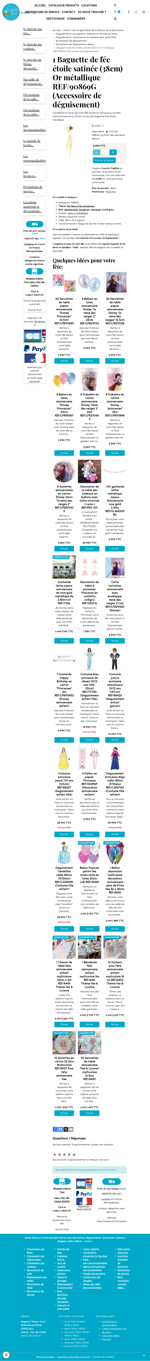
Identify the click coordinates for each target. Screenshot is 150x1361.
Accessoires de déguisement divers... (75, 44)
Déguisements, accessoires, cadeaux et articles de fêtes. (87, 33)
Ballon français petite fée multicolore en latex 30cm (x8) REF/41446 (89, 875)
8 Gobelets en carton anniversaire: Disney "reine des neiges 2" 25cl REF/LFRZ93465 (89, 407)
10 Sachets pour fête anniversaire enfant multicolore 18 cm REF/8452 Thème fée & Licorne (115, 975)
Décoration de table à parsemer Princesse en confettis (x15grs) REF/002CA (89, 592)
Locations (89, 5)
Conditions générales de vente (73, 1356)
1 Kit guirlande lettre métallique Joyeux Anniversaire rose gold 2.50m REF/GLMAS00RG (115, 500)
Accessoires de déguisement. (71, 40)
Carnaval (95, 209)
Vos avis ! (106, 1339)
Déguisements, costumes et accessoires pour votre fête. (86, 37)
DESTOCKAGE (55, 18)
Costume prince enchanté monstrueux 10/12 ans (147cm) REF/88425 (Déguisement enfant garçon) (115, 690)
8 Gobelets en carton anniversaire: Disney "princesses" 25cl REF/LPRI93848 (115, 405)
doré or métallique (78, 213)
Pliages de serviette (94, 1273)
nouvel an (84, 209)
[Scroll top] (144, 1355)
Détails (64, 360)
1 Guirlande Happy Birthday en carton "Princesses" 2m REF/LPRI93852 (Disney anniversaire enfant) (64, 690)
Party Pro (111, 191)
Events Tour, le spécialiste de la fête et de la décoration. (94, 30)
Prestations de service (42, 12)
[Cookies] (6, 1355)
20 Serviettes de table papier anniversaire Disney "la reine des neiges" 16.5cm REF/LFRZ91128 (115, 311)
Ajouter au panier (104, 160)
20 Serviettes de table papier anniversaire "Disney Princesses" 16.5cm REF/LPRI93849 (64, 311)
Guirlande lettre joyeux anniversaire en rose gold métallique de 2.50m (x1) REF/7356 (64, 592)
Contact (68, 12)
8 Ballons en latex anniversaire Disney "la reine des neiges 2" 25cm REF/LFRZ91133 (89, 311)
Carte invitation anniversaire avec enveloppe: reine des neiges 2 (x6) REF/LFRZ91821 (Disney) (115, 596)
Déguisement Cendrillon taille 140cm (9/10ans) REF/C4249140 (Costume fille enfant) (64, 878)
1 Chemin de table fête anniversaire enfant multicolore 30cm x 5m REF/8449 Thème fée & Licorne (64, 976)
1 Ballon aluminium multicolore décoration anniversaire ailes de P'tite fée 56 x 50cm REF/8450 (115, 880)
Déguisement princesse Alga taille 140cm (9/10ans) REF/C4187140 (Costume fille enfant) (115, 784)
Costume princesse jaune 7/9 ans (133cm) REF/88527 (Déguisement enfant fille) (64, 784)
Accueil (40, 5)
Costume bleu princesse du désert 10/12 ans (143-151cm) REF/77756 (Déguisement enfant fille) (89, 686)
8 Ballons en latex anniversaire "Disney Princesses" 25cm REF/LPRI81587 (64, 405)
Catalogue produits (63, 5)
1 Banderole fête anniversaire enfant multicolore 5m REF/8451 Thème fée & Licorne (89, 975)
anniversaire (71, 209)
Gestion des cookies (103, 1356)
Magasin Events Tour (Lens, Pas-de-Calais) (34, 282)
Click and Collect (111, 1335)
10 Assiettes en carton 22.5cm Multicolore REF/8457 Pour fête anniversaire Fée (64, 1068)
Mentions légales (45, 1356)
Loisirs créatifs (91, 1249)
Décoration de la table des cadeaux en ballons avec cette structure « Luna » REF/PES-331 (89, 497)
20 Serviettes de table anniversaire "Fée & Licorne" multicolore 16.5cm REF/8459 (89, 1068)
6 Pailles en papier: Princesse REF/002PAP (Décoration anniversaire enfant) (89, 784)
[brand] (11, 12)
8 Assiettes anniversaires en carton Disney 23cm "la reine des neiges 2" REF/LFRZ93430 (64, 499)
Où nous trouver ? (92, 12)
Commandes (76, 18)
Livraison (105, 1199)
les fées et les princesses (81, 206)
